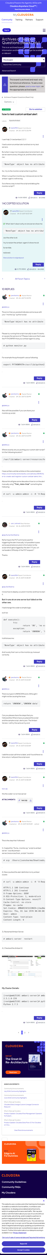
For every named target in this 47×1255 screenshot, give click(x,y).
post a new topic (33, 86)
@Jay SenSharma (8, 587)
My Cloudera (8, 1192)
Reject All (23, 1244)
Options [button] (8, 101)
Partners (29, 19)
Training (18, 19)
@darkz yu (5, 307)
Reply (39, 193)
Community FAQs (11, 1187)
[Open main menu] (44, 30)
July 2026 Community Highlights (15, 1091)
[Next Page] (29, 1033)
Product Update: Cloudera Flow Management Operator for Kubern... (23, 1115)
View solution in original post (13, 258)
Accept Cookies (23, 1250)
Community (7, 19)
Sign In (6, 30)
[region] (23, 1226)
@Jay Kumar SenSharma (10, 535)
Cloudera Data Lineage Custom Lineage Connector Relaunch (21, 1106)
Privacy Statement (19, 1233)
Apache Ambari (14, 120)
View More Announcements (23, 1130)
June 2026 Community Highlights (15, 1098)
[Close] (43, 1200)
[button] (43, 135)
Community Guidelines (14, 1181)
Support (39, 19)
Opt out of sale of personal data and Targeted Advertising (23, 1237)
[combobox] (23, 64)
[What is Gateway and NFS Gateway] (44, 278)
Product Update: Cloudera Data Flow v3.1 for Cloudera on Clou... (22, 1124)
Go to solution (35, 109)
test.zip (5, 789)
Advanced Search (9, 70)
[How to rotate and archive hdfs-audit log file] (2, 279)
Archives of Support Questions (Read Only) (19, 97)
